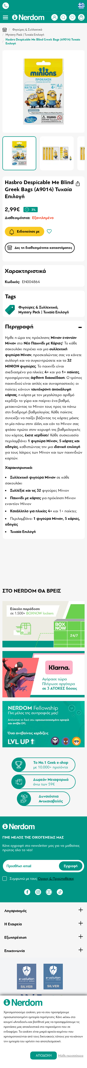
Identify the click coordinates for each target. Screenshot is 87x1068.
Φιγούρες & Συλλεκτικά (27, 29)
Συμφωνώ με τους (42, 878)
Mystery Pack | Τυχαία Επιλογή (25, 34)
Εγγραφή (71, 866)
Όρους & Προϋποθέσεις (56, 878)
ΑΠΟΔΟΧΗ (43, 1055)
